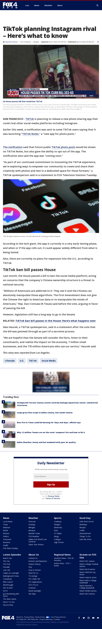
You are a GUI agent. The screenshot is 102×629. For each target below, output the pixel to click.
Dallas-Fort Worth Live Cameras (37, 540)
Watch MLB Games (87, 569)
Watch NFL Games (87, 561)
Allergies (31, 527)
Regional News (62, 554)
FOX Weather (33, 536)
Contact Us (32, 558)
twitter (84, 618)
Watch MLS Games (87, 594)
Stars (56, 530)
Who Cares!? (8, 582)
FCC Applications (35, 582)
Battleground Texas (11, 576)
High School (59, 542)
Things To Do (85, 536)
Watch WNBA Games (88, 591)
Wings (56, 536)
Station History (34, 564)
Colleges (57, 539)
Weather (33, 517)
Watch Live (7, 558)
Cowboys (57, 521)
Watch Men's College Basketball (87, 581)
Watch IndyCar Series (88, 577)
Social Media (49, 360)
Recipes (82, 527)
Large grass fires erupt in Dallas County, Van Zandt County (45, 412)
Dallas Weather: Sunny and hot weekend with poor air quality (46, 442)
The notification (13, 147)
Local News (7, 521)
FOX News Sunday (10, 548)
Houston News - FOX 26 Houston (64, 559)
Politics (6, 536)
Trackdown (7, 579)
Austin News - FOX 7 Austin (62, 564)
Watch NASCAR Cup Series (87, 573)
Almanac (31, 530)
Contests (32, 588)
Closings (31, 524)
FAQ (30, 567)
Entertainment (85, 533)
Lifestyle (36, 42)
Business (6, 542)
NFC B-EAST (8, 588)
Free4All (6, 567)
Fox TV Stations (25, 42)
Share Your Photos (36, 544)
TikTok (29, 119)
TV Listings (32, 576)
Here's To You (8, 602)
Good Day (84, 517)
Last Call (6, 570)
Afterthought (8, 585)
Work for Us (33, 573)
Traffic (82, 530)
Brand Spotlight (34, 591)
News (6, 517)
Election (6, 533)
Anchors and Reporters (37, 561)
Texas (5, 524)
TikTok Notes (30, 134)
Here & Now (8, 605)
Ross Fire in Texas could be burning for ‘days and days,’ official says (49, 422)
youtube (93, 618)
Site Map (32, 594)
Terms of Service (52, 498)
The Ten (6, 561)
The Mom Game (9, 599)
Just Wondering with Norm (11, 595)
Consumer (7, 539)
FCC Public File (34, 579)
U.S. (22, 360)
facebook (79, 618)
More (59, 5)
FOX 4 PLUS (33, 585)
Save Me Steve (85, 539)
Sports (57, 517)
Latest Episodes (12, 554)
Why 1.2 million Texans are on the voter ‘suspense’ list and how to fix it (51, 432)
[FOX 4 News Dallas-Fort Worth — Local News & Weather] (11, 5)
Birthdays (83, 524)
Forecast (32, 521)
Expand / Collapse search (97, 5)
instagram (89, 618)
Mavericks (58, 527)
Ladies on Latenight (11, 573)
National (6, 527)
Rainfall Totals (34, 533)
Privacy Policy (53, 496)
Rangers (57, 524)
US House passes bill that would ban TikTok (22, 101)
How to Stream (34, 570)
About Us (33, 554)
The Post (6, 564)
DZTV (5, 591)
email (98, 618)
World (5, 530)
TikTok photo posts (63, 147)
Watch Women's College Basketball (86, 586)
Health (5, 545)
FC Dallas (58, 533)
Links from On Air (86, 521)
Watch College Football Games (88, 565)
